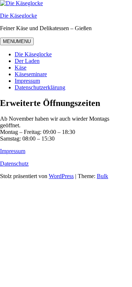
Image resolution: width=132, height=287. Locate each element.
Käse (20, 67)
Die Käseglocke (18, 16)
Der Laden (27, 61)
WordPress (61, 176)
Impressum (27, 81)
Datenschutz (14, 163)
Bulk (102, 176)
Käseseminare (31, 74)
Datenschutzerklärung (40, 87)
